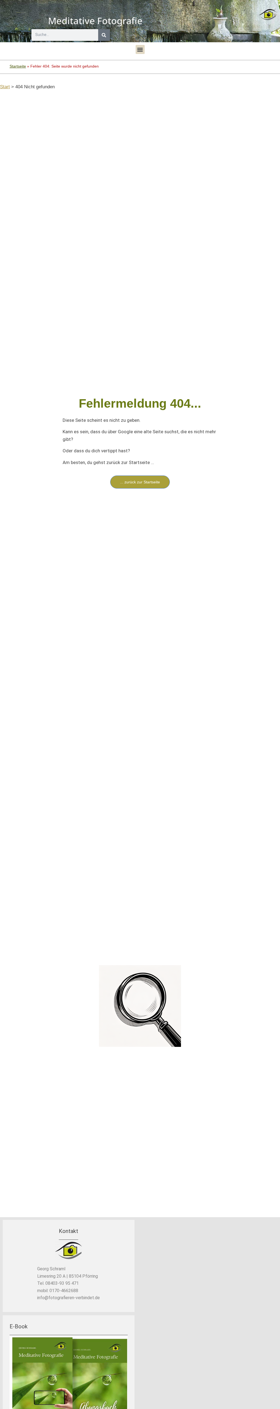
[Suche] (104, 35)
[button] (140, 49)
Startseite (18, 66)
